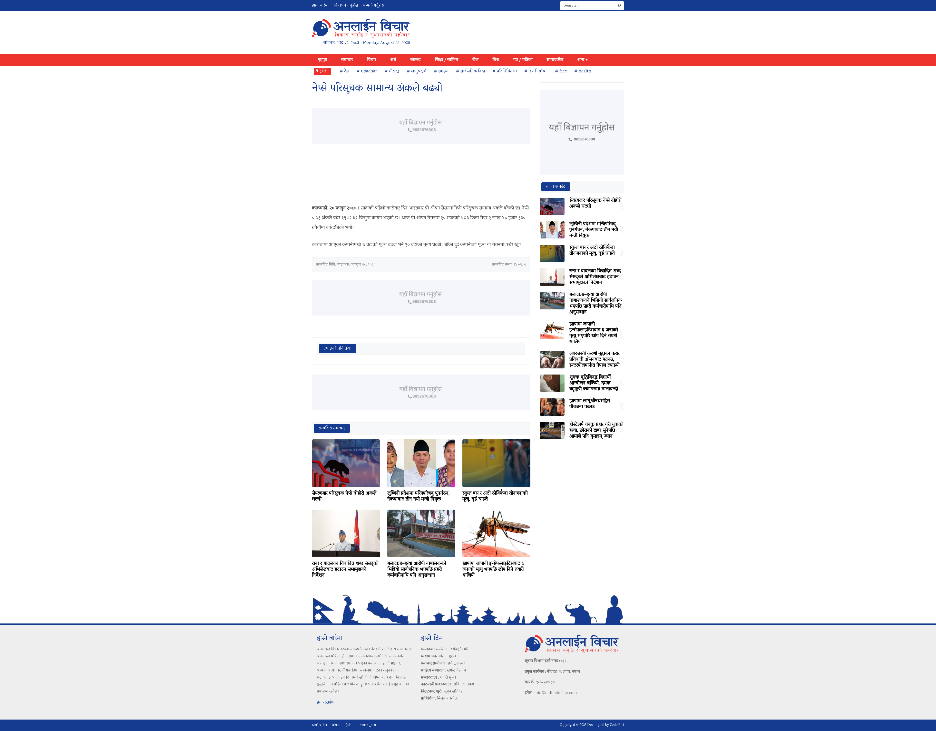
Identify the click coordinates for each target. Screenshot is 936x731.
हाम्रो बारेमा (320, 5)
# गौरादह (392, 71)
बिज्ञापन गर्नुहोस (346, 5)
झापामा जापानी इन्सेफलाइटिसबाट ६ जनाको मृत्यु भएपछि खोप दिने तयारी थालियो (493, 569)
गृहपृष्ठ (322, 60)
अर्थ (393, 60)
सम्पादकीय (555, 60)
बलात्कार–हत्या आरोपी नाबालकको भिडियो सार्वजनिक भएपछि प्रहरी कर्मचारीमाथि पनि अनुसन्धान (416, 569)
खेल (475, 60)
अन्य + (582, 60)
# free (561, 71)
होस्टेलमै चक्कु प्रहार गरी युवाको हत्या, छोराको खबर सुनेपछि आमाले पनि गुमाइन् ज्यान (596, 430)
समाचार (347, 60)
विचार (371, 60)
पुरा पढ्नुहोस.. (326, 702)
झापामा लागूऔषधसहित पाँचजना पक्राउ (589, 404)
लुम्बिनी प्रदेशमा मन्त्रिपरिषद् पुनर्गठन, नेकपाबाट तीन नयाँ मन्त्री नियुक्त (418, 496)
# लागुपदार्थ (417, 71)
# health (582, 71)
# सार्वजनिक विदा (470, 71)
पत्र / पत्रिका (523, 60)
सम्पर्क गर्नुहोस (373, 5)
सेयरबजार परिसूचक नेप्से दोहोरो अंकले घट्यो (344, 496)
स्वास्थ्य (415, 60)
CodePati (617, 725)
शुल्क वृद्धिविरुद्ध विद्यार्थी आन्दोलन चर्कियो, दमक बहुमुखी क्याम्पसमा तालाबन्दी (593, 383)
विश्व (496, 60)
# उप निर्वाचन (536, 71)
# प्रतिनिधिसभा (504, 71)
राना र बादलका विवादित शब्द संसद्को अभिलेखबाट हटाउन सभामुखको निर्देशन (345, 569)
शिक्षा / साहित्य (446, 60)
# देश (344, 71)
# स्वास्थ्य (441, 71)
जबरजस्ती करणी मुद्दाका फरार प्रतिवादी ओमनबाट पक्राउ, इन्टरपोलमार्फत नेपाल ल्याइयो (594, 359)
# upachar (367, 71)
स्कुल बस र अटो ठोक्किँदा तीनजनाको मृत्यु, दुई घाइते (495, 496)
